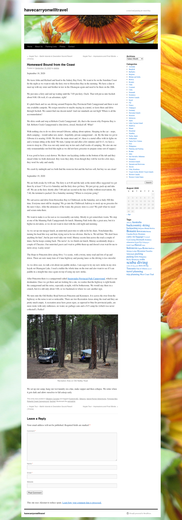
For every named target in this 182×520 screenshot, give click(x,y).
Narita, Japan (133, 136)
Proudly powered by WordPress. (140, 513)
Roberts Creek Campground (38, 401)
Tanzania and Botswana (137, 164)
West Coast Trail (147, 274)
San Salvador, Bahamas (137, 156)
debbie (56, 68)
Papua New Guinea (135, 141)
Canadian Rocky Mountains (136, 234)
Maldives (132, 125)
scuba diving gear (132, 266)
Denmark (132, 92)
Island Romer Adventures (96, 398)
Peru (130, 143)
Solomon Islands (134, 161)
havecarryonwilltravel (46, 10)
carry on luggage (135, 236)
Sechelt (53, 401)
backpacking (132, 228)
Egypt (131, 100)
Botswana (141, 231)
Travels (131, 166)
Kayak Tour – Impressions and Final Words (100, 56)
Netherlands (133, 138)
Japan (131, 120)
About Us (39, 46)
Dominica (132, 95)
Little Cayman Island (136, 123)
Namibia (132, 133)
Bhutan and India (134, 77)
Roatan (131, 151)
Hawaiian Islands (134, 113)
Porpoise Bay (112, 398)
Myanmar (132, 131)
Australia (132, 66)
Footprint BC (73, 398)
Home (29, 46)
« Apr (129, 214)
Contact (71, 46)
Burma (148, 231)
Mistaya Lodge (132, 251)
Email (30, 472)
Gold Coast (130, 245)
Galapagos (132, 107)
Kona (145, 248)
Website (30, 482)
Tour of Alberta (141, 268)
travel (149, 269)
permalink (71, 401)
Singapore (132, 159)
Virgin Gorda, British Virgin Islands (141, 172)
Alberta (129, 222)
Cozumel (132, 87)
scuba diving (137, 262)
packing (139, 253)
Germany (132, 110)
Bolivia (131, 79)
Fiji (130, 102)
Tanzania (131, 268)
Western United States (136, 177)
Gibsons (82, 398)
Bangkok (132, 69)
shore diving (143, 265)
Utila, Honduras (134, 169)
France (131, 105)
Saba (130, 154)
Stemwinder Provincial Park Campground (86, 278)
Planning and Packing (136, 149)
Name (30, 463)
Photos (62, 46)
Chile (130, 84)
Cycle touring (131, 239)
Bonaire (131, 82)
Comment (31, 431)
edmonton (130, 242)
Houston (132, 115)
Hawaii (138, 244)
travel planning (135, 271)
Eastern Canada (134, 97)
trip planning (133, 274)
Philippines (132, 146)
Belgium (132, 74)
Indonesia (132, 118)
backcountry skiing (138, 225)
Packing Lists (51, 46)
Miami (131, 128)
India (143, 245)
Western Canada (52, 398)
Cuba (130, 90)
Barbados (132, 72)
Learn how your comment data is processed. (82, 502)
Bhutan (146, 228)
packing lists (132, 256)
